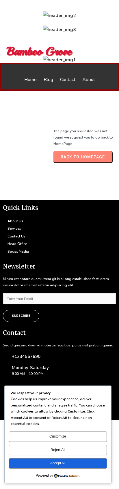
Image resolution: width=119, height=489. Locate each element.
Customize (57, 436)
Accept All (58, 463)
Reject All (58, 450)
